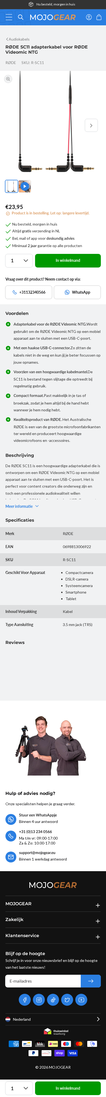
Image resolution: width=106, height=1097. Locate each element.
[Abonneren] (91, 981)
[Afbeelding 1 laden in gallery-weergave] (11, 186)
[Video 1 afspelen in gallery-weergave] (25, 186)
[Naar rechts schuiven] (91, 125)
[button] (10, 17)
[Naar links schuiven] (14, 125)
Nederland (22, 1019)
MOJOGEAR (60, 1067)
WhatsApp (81, 292)
